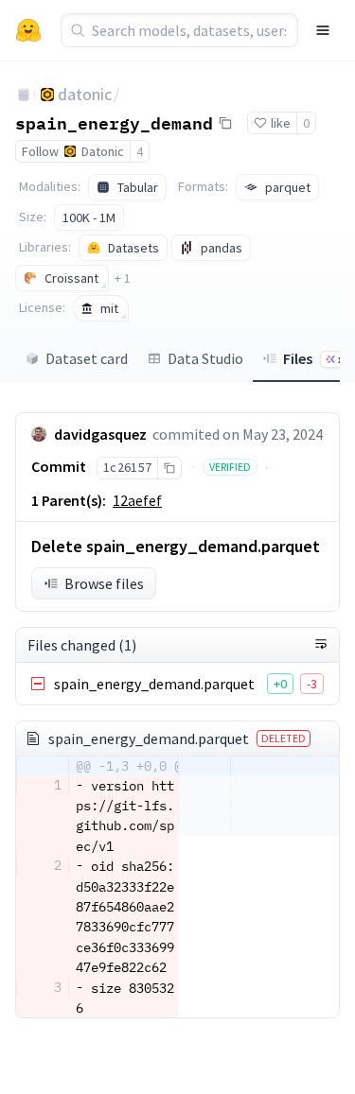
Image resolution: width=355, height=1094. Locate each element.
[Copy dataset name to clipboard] (225, 123)
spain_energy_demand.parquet (154, 683)
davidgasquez (100, 434)
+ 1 (123, 278)
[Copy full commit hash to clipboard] (169, 468)
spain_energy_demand (114, 122)
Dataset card (86, 358)
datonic (85, 94)
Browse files (104, 583)
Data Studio (205, 358)
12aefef (137, 500)
